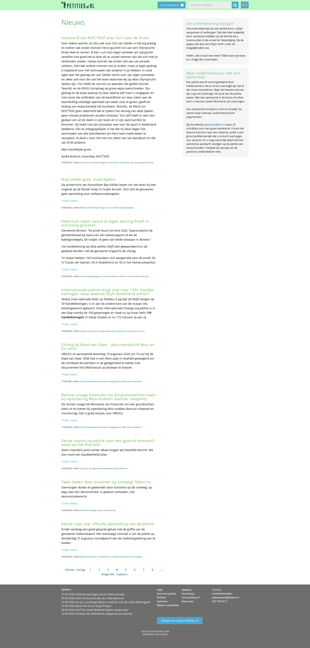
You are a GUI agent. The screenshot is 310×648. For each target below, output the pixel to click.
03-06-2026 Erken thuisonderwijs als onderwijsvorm (92, 598)
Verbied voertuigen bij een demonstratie (98, 510)
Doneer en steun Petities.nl (179, 621)
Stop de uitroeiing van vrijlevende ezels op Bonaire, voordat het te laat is (112, 331)
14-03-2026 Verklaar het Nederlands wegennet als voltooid (96, 613)
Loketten (162, 601)
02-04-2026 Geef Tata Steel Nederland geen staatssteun (94, 610)
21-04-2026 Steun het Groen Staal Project (86, 606)
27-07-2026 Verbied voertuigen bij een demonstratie (93, 594)
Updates (186, 589)
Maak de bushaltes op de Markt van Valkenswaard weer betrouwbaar (111, 556)
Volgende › (108, 574)
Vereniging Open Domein (155, 634)
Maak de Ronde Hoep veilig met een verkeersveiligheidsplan (107, 207)
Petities (161, 597)
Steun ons (187, 601)
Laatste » (122, 574)
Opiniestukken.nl (214, 124)
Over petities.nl (191, 597)
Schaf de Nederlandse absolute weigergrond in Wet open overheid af (111, 381)
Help (159, 589)
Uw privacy (188, 593)
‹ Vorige (80, 570)
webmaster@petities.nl (225, 597)
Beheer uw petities (168, 605)
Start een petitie (166, 593)
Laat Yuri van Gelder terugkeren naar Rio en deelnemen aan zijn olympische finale (117, 162)
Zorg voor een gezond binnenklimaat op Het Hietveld (103, 468)
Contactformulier (222, 593)
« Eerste (69, 570)
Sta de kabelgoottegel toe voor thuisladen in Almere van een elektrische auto (114, 276)
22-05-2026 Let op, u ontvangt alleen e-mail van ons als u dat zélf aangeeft (105, 602)
